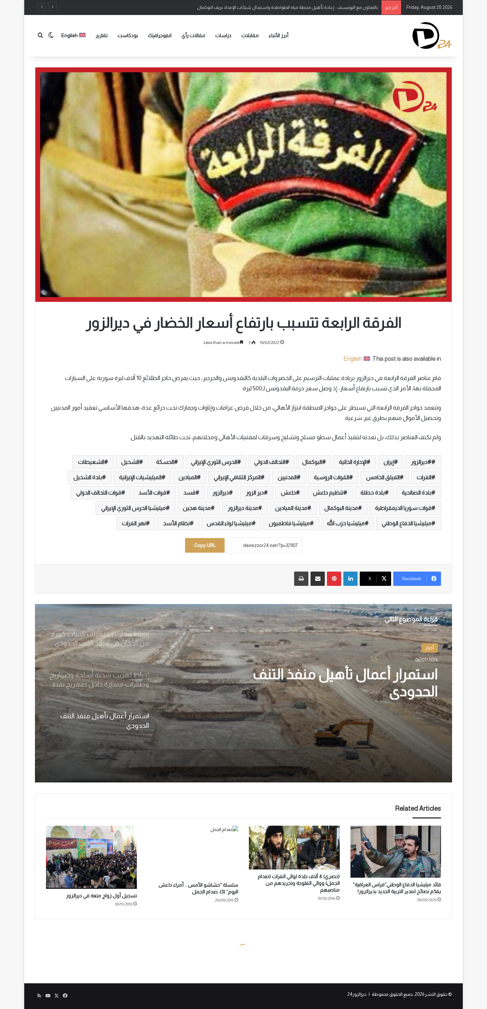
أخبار (429, 647)
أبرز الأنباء (278, 35)
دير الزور (255, 493)
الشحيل (130, 462)
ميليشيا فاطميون (289, 523)
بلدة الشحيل (87, 477)
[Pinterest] (334, 579)
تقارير (102, 35)
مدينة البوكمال (341, 508)
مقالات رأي (193, 35)
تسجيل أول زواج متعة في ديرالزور (101, 895)
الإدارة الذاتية (352, 462)
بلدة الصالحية (416, 493)
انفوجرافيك (159, 35)
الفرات (424, 477)
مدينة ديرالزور (243, 508)
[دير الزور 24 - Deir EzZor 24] (432, 35)
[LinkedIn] (350, 579)
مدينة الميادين (291, 508)
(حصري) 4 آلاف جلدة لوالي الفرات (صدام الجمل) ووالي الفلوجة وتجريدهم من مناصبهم (299, 883)
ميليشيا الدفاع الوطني (406, 523)
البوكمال (312, 462)
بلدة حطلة (372, 493)
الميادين (188, 477)
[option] (243, 693)
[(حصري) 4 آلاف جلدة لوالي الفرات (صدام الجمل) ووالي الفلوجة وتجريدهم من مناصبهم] (294, 847)
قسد (189, 493)
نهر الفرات (134, 523)
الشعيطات (91, 462)
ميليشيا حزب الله (346, 523)
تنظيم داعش (328, 493)
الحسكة (165, 462)
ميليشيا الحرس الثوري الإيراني (133, 508)
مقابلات (250, 35)
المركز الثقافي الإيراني (237, 477)
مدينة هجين (197, 508)
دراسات (223, 35)
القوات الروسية (331, 477)
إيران (389, 462)
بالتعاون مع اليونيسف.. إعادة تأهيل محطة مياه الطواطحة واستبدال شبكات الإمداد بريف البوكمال (287, 7)
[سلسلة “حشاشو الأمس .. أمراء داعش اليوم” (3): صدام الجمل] (193, 852)
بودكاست (128, 35)
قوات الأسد (152, 493)
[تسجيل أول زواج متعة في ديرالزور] (91, 857)
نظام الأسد (176, 523)
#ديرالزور (421, 462)
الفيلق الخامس (383, 477)
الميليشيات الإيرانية (140, 477)
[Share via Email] (318, 579)
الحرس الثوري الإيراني (214, 462)
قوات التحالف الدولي (98, 493)
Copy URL (205, 545)
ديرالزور (220, 493)
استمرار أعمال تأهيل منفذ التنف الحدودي (345, 682)
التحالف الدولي (269, 462)
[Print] (301, 579)
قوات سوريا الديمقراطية (403, 508)
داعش (288, 493)
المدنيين (287, 477)
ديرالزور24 (356, 994)
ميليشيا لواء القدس (229, 523)
